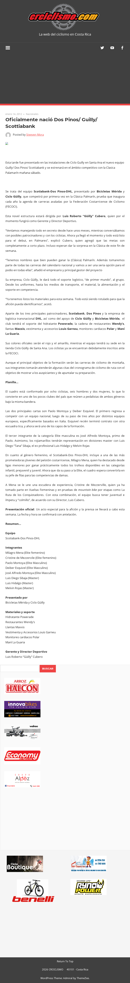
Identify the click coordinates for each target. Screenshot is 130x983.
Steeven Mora (35, 135)
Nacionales (32, 114)
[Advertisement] (65, 78)
